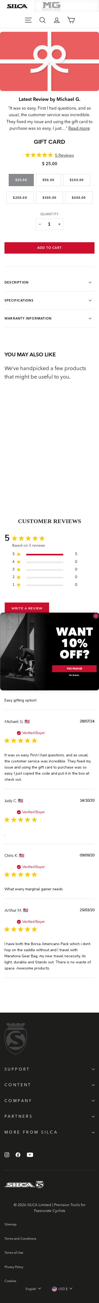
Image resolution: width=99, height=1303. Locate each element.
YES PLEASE (74, 669)
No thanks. (74, 675)
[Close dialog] (95, 616)
